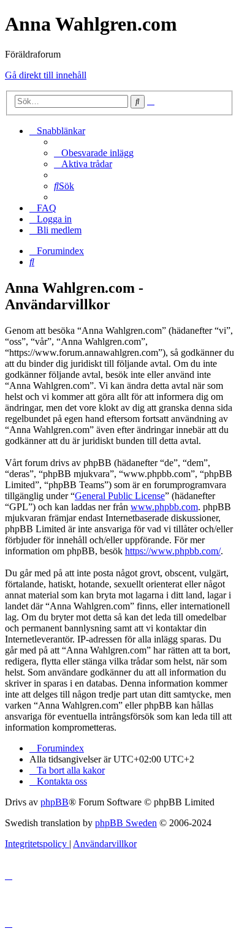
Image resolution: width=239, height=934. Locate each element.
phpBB (54, 802)
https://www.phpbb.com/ (173, 551)
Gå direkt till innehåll (45, 75)
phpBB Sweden (126, 823)
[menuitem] (94, 153)
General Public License (120, 496)
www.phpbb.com (164, 507)
